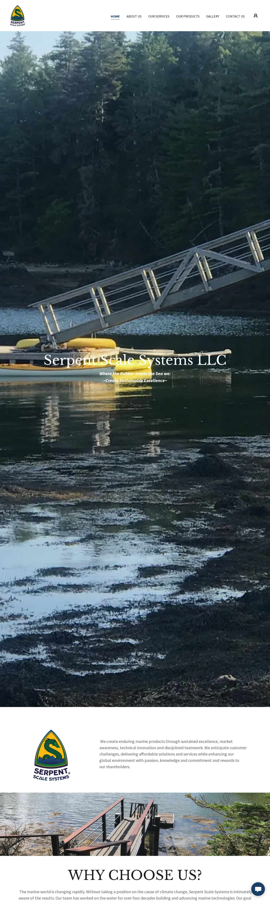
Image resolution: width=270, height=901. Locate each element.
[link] (17, 15)
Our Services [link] (158, 16)
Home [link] (115, 16)
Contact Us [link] (235, 16)
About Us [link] (134, 16)
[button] (255, 15)
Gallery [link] (212, 16)
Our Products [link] (188, 16)
